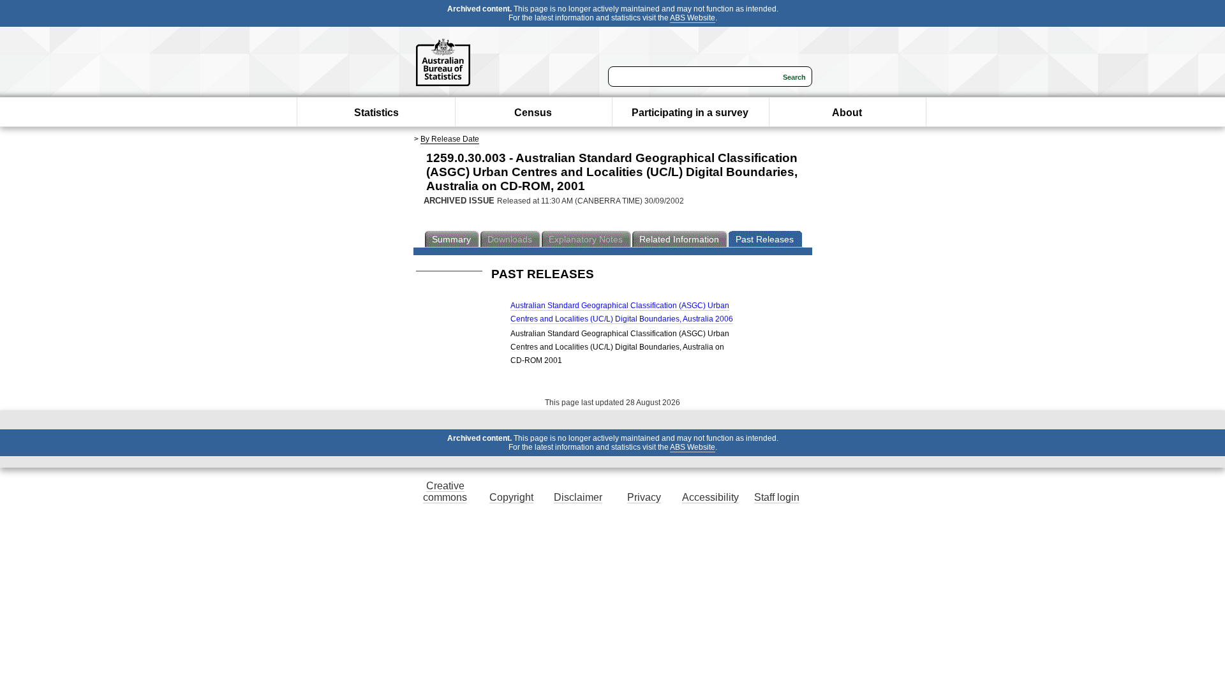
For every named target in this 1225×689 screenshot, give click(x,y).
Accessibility (710, 497)
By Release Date (449, 139)
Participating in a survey (690, 112)
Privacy (644, 497)
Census (533, 112)
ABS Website (692, 17)
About (847, 112)
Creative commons (445, 491)
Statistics (376, 112)
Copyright (511, 497)
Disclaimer (578, 497)
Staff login (776, 497)
